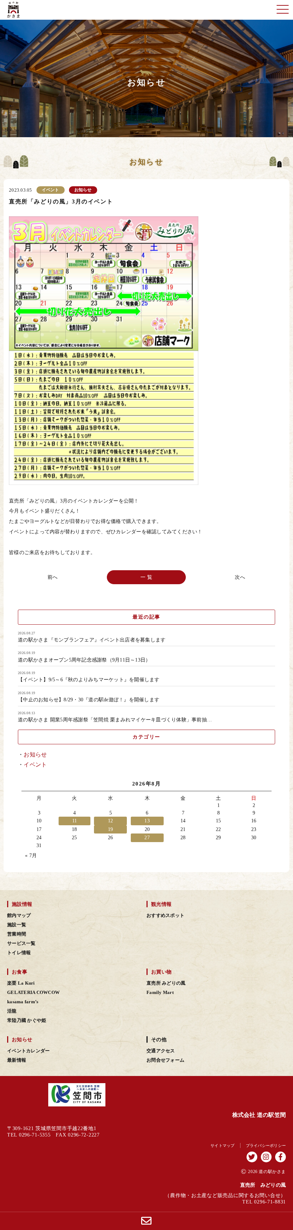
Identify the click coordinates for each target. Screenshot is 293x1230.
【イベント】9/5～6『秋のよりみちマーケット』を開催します (89, 679)
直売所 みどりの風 (165, 983)
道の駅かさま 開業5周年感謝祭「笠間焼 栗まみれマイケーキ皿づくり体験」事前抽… (115, 719)
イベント (35, 764)
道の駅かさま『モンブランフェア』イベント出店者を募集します (91, 640)
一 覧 (147, 577)
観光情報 (161, 904)
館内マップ (19, 915)
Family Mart (160, 992)
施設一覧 (16, 924)
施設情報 (22, 904)
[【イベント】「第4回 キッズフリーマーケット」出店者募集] (54, 577)
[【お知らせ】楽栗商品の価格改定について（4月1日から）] (239, 577)
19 (110, 829)
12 (110, 820)
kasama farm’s (22, 1001)
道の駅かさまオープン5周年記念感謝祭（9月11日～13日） (84, 660)
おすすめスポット (165, 915)
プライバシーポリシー (266, 1145)
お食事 (19, 972)
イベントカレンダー (28, 1050)
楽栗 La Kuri (21, 983)
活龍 (12, 1011)
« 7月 (31, 855)
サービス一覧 (21, 943)
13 (147, 820)
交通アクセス (160, 1050)
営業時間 (16, 934)
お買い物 (161, 972)
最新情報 (16, 1060)
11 (74, 820)
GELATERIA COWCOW (33, 992)
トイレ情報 (19, 952)
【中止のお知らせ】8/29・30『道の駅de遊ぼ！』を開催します (88, 699)
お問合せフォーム (165, 1060)
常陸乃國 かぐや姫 (26, 1020)
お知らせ (35, 754)
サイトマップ (222, 1145)
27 (147, 837)
